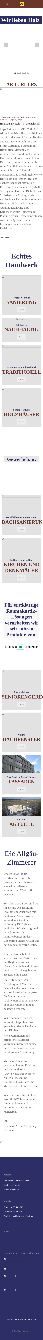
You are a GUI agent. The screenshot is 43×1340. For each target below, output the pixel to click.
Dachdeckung (15, 117)
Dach (8, 117)
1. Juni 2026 (4, 120)
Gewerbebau (25, 117)
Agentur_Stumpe (16, 120)
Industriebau (34, 117)
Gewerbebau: (21, 459)
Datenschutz (16, 1331)
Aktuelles (3, 117)
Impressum (27, 1331)
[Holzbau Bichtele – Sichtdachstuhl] (21, 99)
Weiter (21, 310)
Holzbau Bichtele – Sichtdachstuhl (20, 123)
